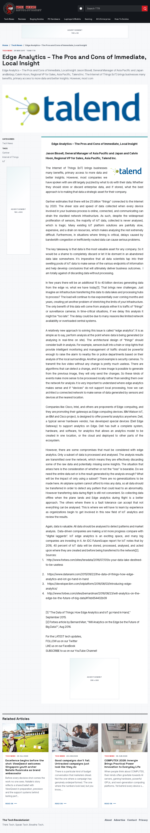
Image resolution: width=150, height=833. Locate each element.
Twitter (73, 641)
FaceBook (69, 646)
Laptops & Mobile (72, 19)
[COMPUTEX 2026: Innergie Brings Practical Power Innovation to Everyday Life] (125, 737)
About (108, 820)
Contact (132, 820)
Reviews (22, 19)
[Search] (145, 8)
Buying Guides (37, 19)
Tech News (9, 19)
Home (5, 45)
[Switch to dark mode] (81, 8)
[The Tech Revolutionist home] (38, 8)
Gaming (88, 19)
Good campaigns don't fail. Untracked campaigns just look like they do (72, 763)
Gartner (6, 152)
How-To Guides (122, 19)
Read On (9, 803)
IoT (3, 161)
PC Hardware (54, 19)
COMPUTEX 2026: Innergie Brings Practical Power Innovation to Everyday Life (122, 763)
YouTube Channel (85, 650)
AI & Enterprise (103, 19)
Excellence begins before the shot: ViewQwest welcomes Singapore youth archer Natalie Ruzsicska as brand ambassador (24, 767)
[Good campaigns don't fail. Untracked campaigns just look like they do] (75, 737)
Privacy (143, 820)
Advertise (119, 820)
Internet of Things (10, 157)
